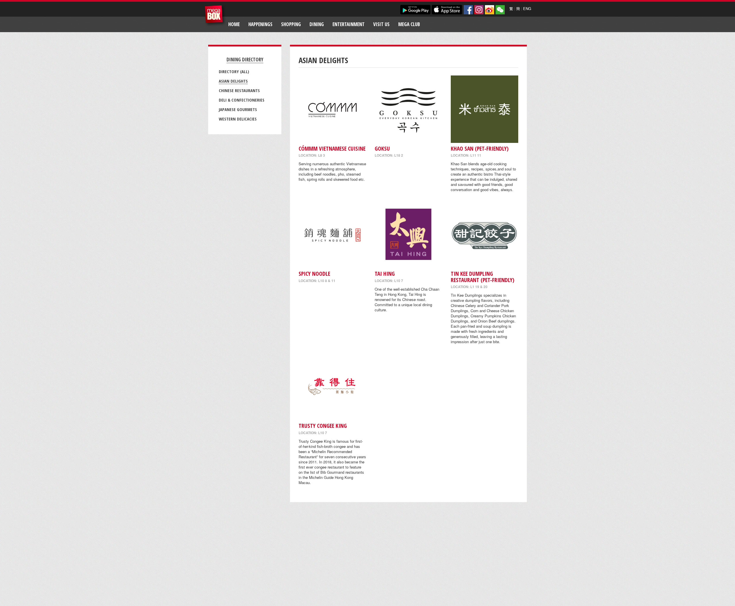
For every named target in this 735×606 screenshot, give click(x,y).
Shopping (291, 24)
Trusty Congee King (323, 426)
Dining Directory (245, 59)
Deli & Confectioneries (241, 100)
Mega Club (409, 24)
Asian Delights (233, 81)
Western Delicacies (238, 119)
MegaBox (215, 15)
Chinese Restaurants (239, 90)
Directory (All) (234, 71)
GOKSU (382, 148)
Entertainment (348, 24)
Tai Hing (385, 273)
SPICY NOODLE (314, 273)
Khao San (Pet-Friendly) (479, 148)
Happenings (260, 24)
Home (234, 24)
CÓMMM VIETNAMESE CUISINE (332, 148)
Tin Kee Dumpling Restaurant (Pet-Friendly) (482, 276)
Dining (317, 24)
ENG (527, 8)
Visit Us (381, 24)
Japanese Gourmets (238, 109)
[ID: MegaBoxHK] (500, 9)
